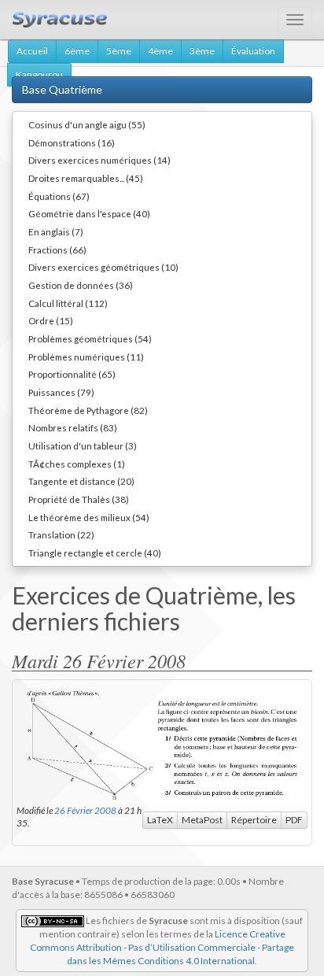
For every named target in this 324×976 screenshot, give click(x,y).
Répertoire (254, 820)
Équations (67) (59, 195)
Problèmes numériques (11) (86, 356)
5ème (118, 51)
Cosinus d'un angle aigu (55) (86, 124)
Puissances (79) (61, 391)
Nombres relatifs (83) (72, 427)
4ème (160, 51)
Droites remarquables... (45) (85, 177)
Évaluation (253, 51)
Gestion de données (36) (80, 284)
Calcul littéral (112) (68, 303)
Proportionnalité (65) (72, 373)
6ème (77, 51)
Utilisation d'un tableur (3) (82, 445)
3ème (202, 51)
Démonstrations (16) (71, 142)
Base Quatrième (62, 89)
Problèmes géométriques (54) (90, 338)
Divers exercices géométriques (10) (103, 266)
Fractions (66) (57, 249)
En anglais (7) (55, 231)
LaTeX (160, 820)
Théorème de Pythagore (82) (88, 410)
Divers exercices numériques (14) (99, 159)
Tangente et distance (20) (81, 480)
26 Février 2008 (85, 809)
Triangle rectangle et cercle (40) (94, 552)
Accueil (32, 51)
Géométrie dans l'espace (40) (89, 213)
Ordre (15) (50, 320)
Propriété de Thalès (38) (78, 499)
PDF (294, 820)
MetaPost (202, 820)
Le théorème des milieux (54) (88, 517)
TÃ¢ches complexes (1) (76, 463)
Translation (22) (61, 534)
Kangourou (39, 74)
